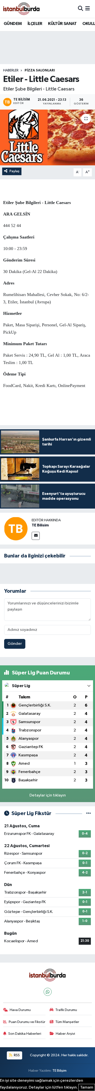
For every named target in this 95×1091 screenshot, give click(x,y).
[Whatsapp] (48, 992)
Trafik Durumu (66, 1010)
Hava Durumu (20, 1010)
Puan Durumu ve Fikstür (27, 1022)
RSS (16, 1055)
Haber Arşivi (65, 1033)
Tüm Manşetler (67, 1022)
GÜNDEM (13, 24)
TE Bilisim (40, 525)
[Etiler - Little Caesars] (47, 138)
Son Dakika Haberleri (24, 1033)
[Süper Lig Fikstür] (88, 813)
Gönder (15, 644)
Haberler (11, 70)
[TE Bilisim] (16, 528)
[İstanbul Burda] (21, 8)
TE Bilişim (59, 1070)
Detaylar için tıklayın (47, 795)
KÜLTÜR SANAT (62, 24)
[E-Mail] (36, 536)
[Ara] (80, 9)
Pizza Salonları (40, 70)
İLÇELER (35, 24)
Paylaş (14, 171)
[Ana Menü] (87, 9)
